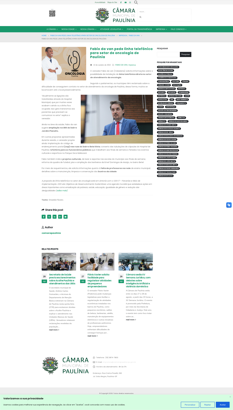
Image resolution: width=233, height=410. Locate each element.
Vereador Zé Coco (165, 176)
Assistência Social (165, 70)
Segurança (170, 107)
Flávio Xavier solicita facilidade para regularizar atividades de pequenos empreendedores (100, 280)
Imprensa (160, 29)
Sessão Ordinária (165, 114)
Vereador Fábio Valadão (167, 147)
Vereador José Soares (167, 158)
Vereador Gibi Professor (168, 150)
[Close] (230, 396)
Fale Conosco (178, 29)
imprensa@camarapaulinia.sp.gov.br (119, 362)
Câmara (185, 81)
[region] (116, 402)
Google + (60, 217)
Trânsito (161, 121)
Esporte (161, 92)
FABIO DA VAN (121, 65)
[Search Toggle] (136, 2)
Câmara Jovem (164, 85)
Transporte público (166, 118)
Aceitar (223, 405)
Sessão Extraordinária (167, 110)
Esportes (171, 92)
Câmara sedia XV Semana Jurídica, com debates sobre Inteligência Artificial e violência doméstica (138, 280)
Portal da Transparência (139, 29)
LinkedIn (54, 217)
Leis (171, 100)
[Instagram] (130, 2)
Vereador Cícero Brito (167, 125)
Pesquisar (162, 48)
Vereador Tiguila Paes (167, 172)
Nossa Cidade (68, 29)
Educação (177, 85)
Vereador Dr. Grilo (165, 132)
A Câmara (51, 29)
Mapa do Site (112, 2)
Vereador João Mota (166, 161)
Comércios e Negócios (167, 78)
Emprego (181, 89)
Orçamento (181, 103)
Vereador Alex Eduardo (178, 121)
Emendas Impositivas (166, 89)
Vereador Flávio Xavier (167, 139)
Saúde (160, 107)
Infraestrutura (175, 96)
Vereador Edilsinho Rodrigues (170, 136)
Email (65, 217)
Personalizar (190, 405)
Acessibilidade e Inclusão (168, 67)
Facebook (44, 217)
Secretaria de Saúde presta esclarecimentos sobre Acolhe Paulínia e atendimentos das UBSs (62, 279)
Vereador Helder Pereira (167, 154)
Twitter (49, 217)
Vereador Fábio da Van (167, 143)
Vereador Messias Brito (167, 165)
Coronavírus (163, 81)
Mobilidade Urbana (165, 103)
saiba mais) (62, 190)
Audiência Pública (165, 74)
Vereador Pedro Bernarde (168, 168)
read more (53, 330)
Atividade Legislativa (110, 29)
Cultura (175, 81)
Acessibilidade (100, 2)
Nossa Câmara (87, 29)
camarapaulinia (51, 233)
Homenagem (184, 92)
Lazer (187, 96)
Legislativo (162, 100)
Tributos (181, 118)
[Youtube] (125, 2)
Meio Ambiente (182, 100)
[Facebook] (121, 2)
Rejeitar (207, 405)
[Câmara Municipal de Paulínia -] (115, 15)
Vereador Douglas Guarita (169, 129)
